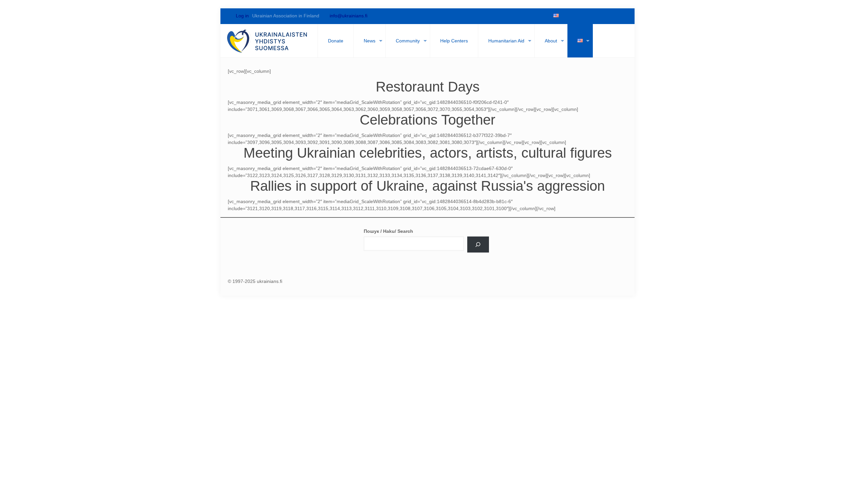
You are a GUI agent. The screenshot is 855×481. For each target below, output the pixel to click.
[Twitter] (577, 15)
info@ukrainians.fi (348, 15)
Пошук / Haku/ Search (388, 231)
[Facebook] (565, 15)
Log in (241, 15)
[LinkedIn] (600, 15)
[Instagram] (611, 15)
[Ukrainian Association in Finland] (267, 40)
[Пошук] (478, 244)
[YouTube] (588, 15)
